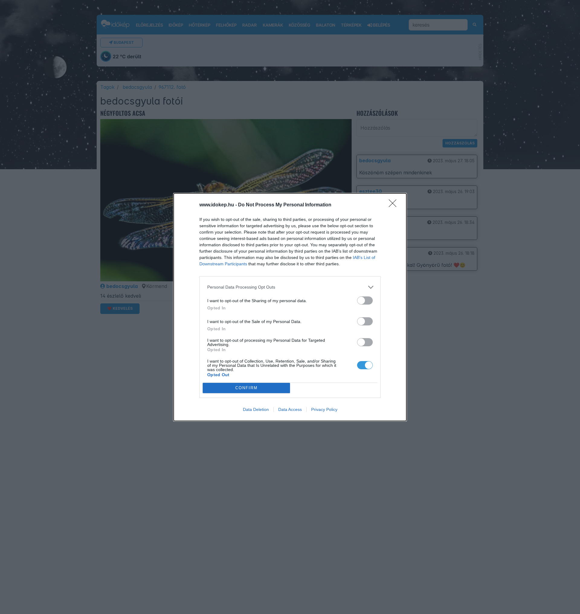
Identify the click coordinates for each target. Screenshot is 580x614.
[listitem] (290, 287)
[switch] (365, 300)
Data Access (290, 409)
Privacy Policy (324, 409)
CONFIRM (246, 388)
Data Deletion (256, 409)
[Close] (394, 205)
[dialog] (290, 307)
